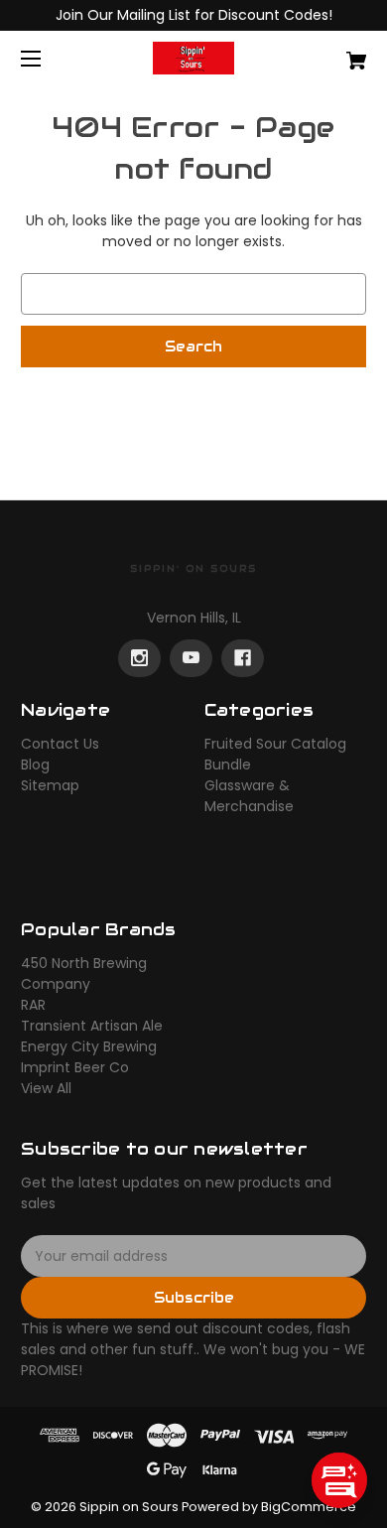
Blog (35, 764)
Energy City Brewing (89, 1046)
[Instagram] (139, 658)
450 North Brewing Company (84, 973)
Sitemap (50, 785)
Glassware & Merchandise (249, 795)
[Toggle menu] (48, 58)
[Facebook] (242, 658)
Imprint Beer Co (75, 1067)
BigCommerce (308, 1506)
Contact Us (60, 744)
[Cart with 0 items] (331, 53)
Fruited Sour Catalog (275, 744)
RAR (33, 1005)
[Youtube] (191, 658)
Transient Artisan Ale (92, 1026)
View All (46, 1088)
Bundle (227, 764)
